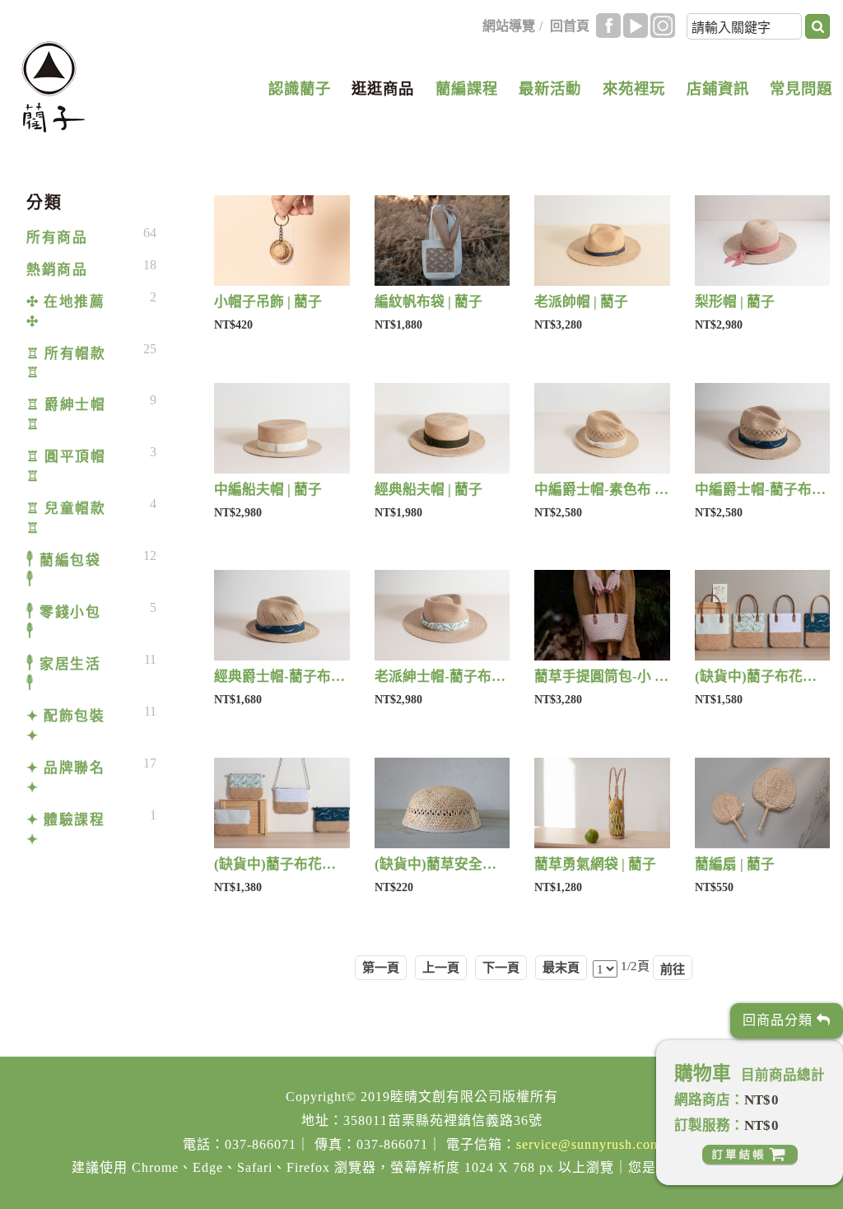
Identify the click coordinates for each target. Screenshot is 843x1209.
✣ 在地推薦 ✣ (65, 311)
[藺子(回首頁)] (53, 87)
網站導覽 (508, 26)
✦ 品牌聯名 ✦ (65, 778)
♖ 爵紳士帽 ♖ (65, 414)
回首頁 (569, 26)
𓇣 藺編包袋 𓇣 (63, 570)
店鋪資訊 (718, 89)
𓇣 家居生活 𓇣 (63, 674)
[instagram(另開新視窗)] (662, 25)
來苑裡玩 (634, 89)
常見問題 (801, 89)
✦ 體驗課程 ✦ (65, 829)
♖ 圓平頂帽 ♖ (65, 466)
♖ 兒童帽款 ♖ (65, 518)
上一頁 (440, 967)
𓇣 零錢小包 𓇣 (63, 622)
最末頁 (561, 967)
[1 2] (605, 968)
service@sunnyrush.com (588, 1144)
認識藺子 (299, 89)
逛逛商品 (383, 89)
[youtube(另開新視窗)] (635, 25)
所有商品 (56, 237)
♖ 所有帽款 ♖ (65, 363)
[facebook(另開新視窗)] (608, 25)
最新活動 (550, 89)
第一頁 (380, 967)
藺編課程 (466, 89)
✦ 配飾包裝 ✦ (65, 726)
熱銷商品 (56, 270)
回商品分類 (780, 1020)
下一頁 (500, 967)
